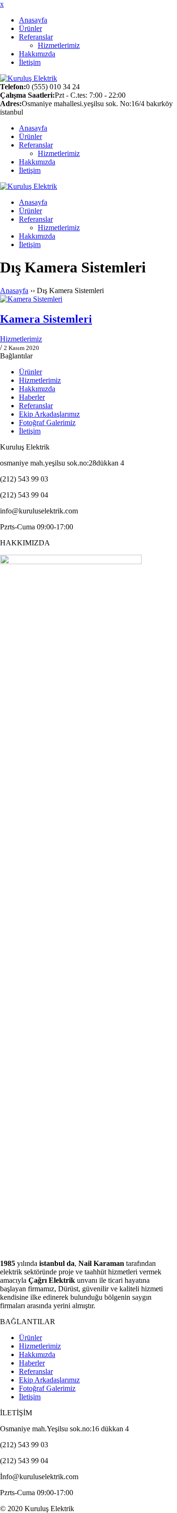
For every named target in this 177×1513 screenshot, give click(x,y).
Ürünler (30, 28)
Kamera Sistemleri (46, 319)
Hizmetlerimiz (59, 45)
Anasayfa (33, 20)
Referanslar (36, 37)
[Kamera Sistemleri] (88, 299)
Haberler (32, 397)
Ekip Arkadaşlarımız (49, 414)
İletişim (30, 62)
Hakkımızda (37, 54)
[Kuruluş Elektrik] (28, 78)
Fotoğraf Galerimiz (47, 423)
